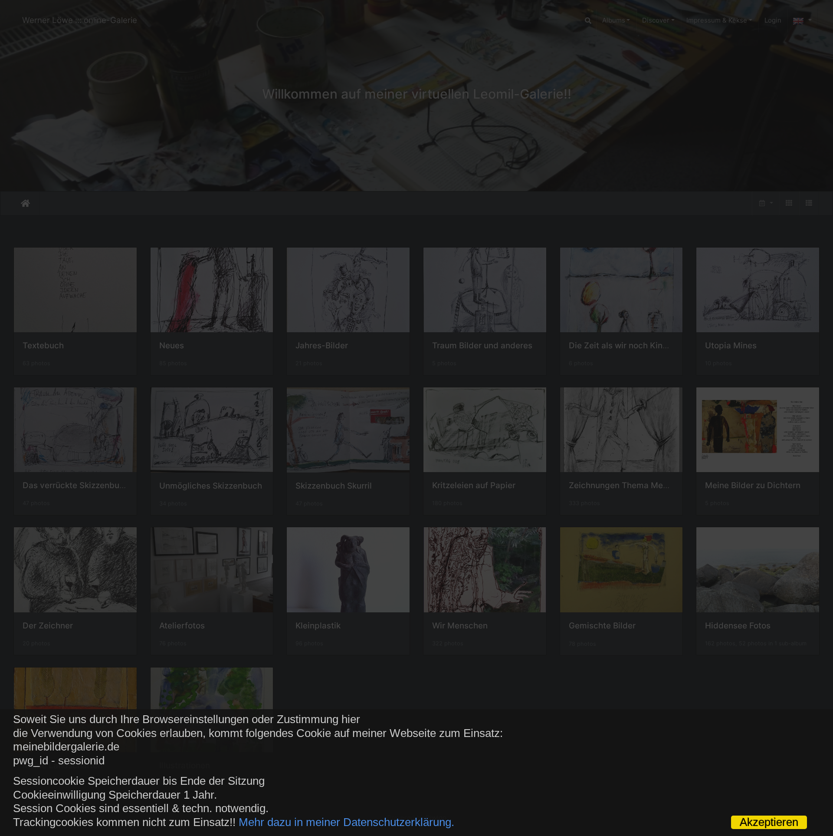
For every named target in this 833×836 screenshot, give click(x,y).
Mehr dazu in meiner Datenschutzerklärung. (346, 822)
